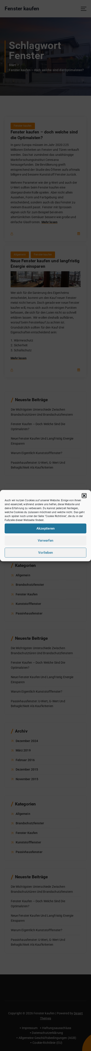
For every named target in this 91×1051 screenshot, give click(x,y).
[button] (84, 495)
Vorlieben (45, 553)
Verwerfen (45, 541)
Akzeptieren (45, 528)
